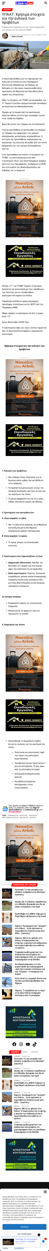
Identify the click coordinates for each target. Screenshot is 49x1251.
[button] (45, 1192)
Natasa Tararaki (17, 36)
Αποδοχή (24, 1227)
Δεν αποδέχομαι (24, 1234)
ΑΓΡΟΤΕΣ (24, 815)
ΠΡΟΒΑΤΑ (24, 818)
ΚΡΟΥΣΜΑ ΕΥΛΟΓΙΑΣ (11, 818)
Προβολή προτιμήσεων (24, 1241)
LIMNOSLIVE (13, 815)
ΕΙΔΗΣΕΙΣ (33, 815)
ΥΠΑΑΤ (33, 818)
